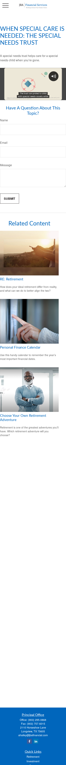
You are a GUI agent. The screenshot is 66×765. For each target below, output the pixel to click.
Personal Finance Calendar (20, 347)
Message (6, 165)
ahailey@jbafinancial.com (33, 735)
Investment (33, 761)
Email (4, 142)
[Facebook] (29, 741)
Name (4, 120)
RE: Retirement (11, 279)
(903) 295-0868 (37, 720)
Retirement (33, 756)
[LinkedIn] (35, 741)
